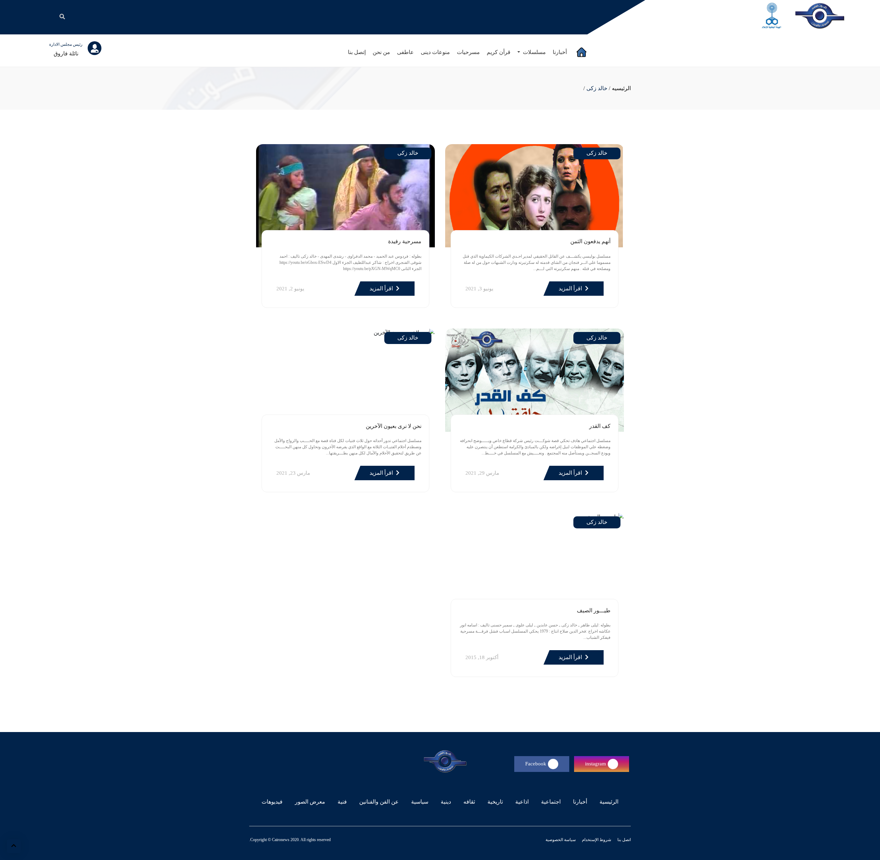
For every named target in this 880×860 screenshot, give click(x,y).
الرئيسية (607, 801)
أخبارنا (560, 52)
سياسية (419, 802)
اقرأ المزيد (571, 288)
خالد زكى (596, 88)
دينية (446, 802)
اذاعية (522, 802)
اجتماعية (551, 802)
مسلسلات (533, 52)
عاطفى (405, 52)
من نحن (381, 52)
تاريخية (495, 802)
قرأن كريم (498, 52)
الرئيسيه (621, 88)
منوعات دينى (435, 52)
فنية (342, 802)
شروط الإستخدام (596, 839)
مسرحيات (468, 52)
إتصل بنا (357, 52)
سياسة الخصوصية (561, 839)
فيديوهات (272, 802)
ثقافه (469, 802)
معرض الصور (310, 802)
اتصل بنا (623, 839)
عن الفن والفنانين (379, 802)
